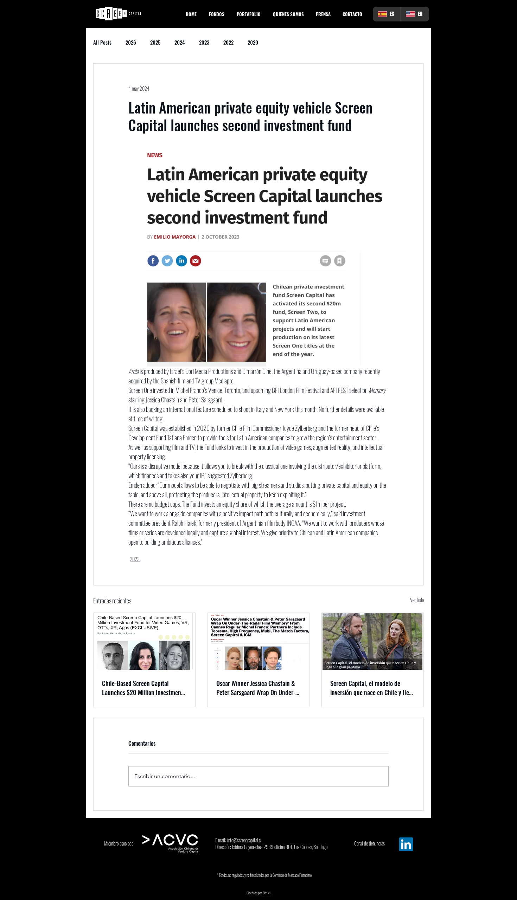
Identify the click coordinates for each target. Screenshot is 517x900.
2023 (204, 42)
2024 (179, 42)
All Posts (102, 42)
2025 (155, 42)
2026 (131, 42)
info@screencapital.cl (244, 840)
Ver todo (417, 599)
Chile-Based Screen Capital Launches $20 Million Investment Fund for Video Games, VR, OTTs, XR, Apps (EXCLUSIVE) (142, 688)
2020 (253, 42)
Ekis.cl (266, 892)
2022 (228, 42)
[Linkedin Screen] (406, 844)
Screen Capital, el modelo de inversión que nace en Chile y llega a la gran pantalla (372, 688)
